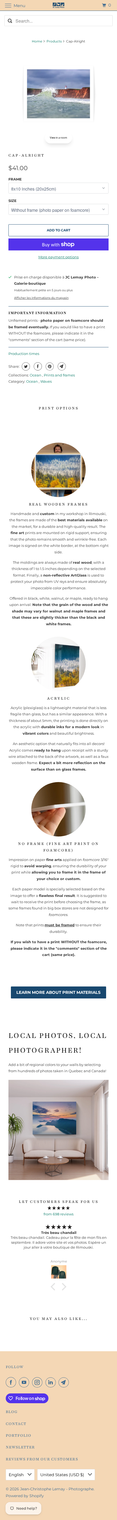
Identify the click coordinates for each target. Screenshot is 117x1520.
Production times (23, 353)
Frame (15, 179)
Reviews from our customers (42, 1459)
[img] (58, 1208)
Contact (16, 1423)
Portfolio (18, 1435)
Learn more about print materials (58, 992)
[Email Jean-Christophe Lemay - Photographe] (65, 1382)
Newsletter (20, 1447)
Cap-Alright (26, 155)
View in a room (58, 137)
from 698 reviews (58, 1214)
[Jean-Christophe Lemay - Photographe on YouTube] (25, 1382)
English (17, 1474)
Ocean (36, 375)
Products (54, 41)
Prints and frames (59, 375)
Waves (46, 381)
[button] (54, 1287)
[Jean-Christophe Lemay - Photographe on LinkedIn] (51, 1382)
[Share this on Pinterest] (49, 366)
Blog (12, 1411)
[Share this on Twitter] (25, 366)
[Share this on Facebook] (37, 366)
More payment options (58, 257)
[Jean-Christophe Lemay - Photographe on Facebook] (12, 1382)
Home (37, 41)
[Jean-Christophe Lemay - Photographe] (58, 5)
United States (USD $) (62, 1474)
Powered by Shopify (25, 1495)
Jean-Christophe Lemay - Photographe (57, 1489)
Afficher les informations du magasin (41, 298)
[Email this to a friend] (61, 366)
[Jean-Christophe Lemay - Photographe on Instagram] (38, 1382)
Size (12, 200)
